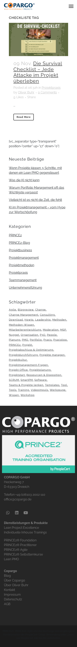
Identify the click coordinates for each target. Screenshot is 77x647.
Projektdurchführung (23, 354)
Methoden (59, 319)
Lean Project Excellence (21, 528)
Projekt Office (18, 369)
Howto (29, 319)
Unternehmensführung (25, 287)
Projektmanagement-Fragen (28, 364)
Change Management (23, 314)
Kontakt (9, 590)
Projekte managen (52, 354)
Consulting (47, 314)
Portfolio (36, 339)
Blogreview (26, 309)
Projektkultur (18, 359)
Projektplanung (40, 369)
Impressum (12, 594)
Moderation (51, 329)
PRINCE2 (15, 235)
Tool (64, 385)
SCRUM (14, 379)
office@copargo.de (17, 499)
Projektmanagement (24, 258)
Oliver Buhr (26, 92)
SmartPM (27, 379)
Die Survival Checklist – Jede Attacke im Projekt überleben (37, 72)
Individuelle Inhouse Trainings (25, 532)
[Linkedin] (17, 513)
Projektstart (17, 374)
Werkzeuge (58, 389)
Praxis (47, 339)
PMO (25, 339)
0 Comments (47, 92)
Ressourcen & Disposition (43, 374)
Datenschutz (13, 599)
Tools (12, 389)
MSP (63, 329)
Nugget (14, 334)
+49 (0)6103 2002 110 (30, 494)
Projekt (27, 344)
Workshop (28, 395)
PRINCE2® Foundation (20, 540)
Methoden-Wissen (21, 324)
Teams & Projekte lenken (26, 385)
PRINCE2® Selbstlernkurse (23, 554)
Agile (12, 309)
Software (40, 379)
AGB (7, 604)
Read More (24, 117)
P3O (42, 334)
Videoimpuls (39, 389)
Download (16, 319)
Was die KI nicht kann (24, 180)
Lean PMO (11, 559)
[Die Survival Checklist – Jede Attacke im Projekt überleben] (38, 39)
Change (40, 309)
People (52, 334)
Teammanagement (23, 280)
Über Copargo (14, 580)
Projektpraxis (51, 88)
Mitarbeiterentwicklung (25, 329)
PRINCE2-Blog (19, 243)
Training (23, 389)
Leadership (43, 319)
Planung (14, 339)
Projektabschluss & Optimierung (31, 349)
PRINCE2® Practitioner (20, 545)
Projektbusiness (20, 250)
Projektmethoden (21, 265)
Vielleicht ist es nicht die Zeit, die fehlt (35, 200)
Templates (52, 385)
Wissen (14, 395)
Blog (7, 576)
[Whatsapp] (8, 513)
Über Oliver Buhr (16, 585)
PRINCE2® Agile (15, 550)
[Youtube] (26, 513)
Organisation (29, 334)
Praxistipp (60, 339)
